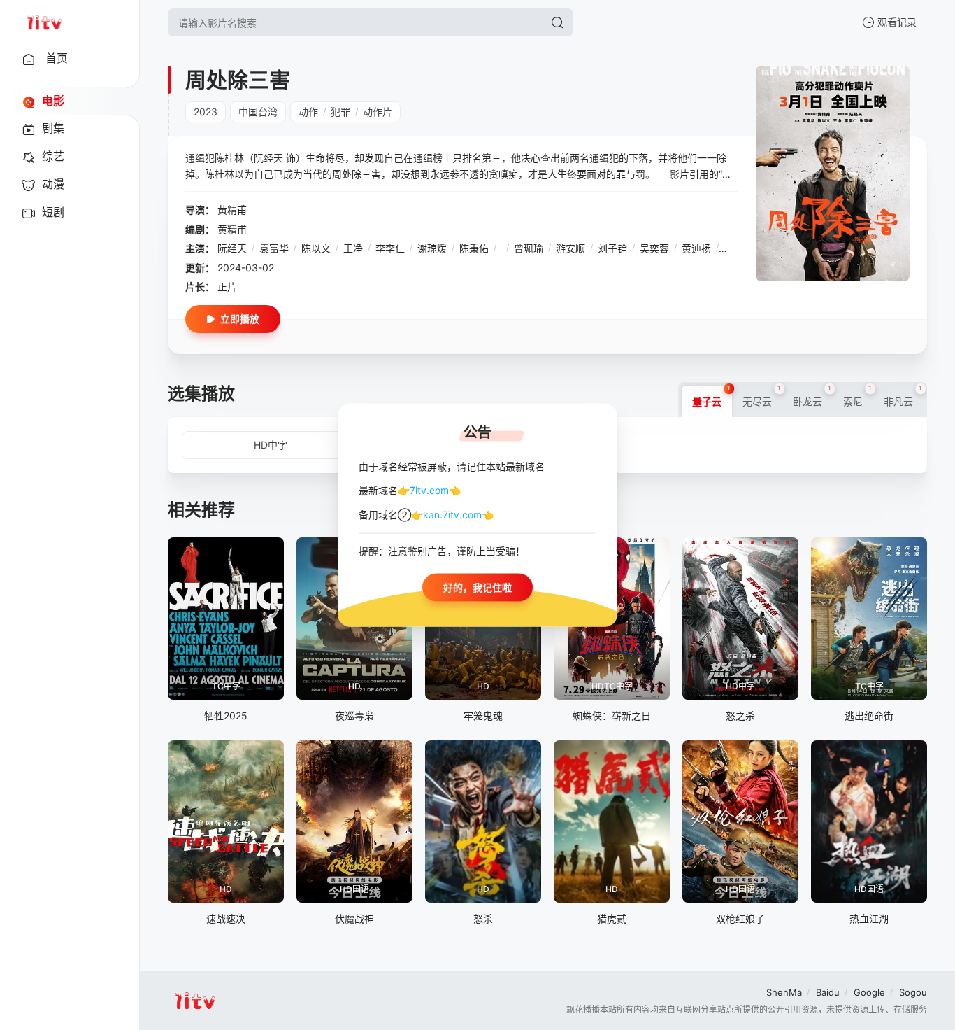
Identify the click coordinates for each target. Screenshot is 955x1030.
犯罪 (340, 112)
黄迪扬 (696, 248)
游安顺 (570, 248)
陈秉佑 (474, 248)
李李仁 (390, 248)
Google (869, 992)
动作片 (377, 112)
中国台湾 (258, 112)
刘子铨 (612, 248)
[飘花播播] (44, 22)
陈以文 (316, 248)
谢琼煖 (432, 248)
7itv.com (429, 490)
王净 (353, 248)
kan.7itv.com (452, 514)
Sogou (913, 992)
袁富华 (274, 248)
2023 (205, 112)
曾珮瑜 (528, 248)
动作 (308, 112)
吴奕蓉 (654, 248)
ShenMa (784, 992)
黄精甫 (232, 210)
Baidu (828, 992)
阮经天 (232, 248)
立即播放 (239, 319)
